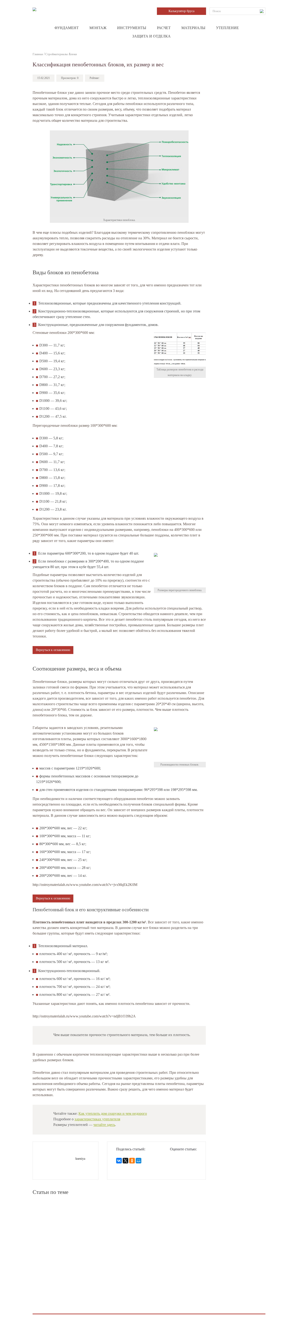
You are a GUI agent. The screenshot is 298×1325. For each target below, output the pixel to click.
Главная (38, 54)
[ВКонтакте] (119, 1160)
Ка (112, 1113)
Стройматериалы (56, 54)
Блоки (73, 54)
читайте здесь (104, 1125)
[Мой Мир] (138, 1160)
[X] (125, 1160)
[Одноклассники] (132, 1160)
